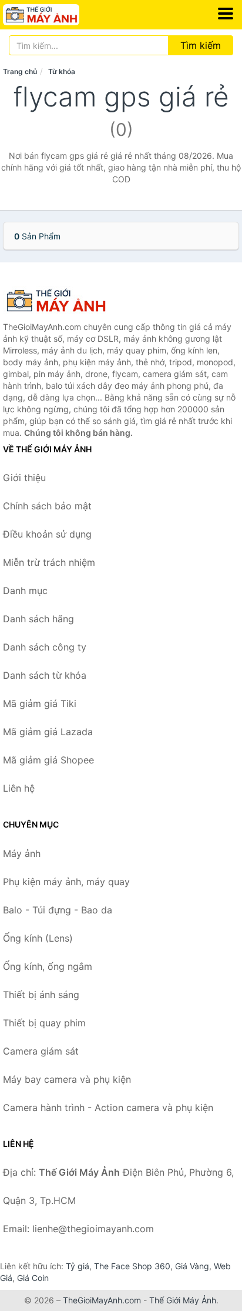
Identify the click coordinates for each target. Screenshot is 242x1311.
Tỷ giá (77, 1266)
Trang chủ (20, 71)
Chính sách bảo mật (47, 506)
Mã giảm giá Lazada (48, 732)
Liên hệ (19, 788)
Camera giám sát (41, 1051)
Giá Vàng (192, 1266)
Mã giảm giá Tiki (39, 703)
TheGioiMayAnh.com (102, 1300)
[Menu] (225, 13)
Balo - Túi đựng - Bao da (57, 910)
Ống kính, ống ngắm (47, 966)
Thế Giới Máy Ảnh (182, 1300)
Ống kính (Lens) (38, 938)
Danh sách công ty (44, 647)
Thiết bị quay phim (44, 1023)
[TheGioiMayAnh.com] (56, 14)
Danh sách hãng (38, 619)
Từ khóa (61, 71)
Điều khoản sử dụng (47, 534)
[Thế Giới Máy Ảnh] (61, 300)
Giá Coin (33, 1278)
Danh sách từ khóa (44, 675)
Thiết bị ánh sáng (41, 994)
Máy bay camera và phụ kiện (67, 1079)
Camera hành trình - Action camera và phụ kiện (108, 1107)
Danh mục (25, 590)
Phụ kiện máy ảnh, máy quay (66, 882)
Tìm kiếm (200, 45)
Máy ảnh (22, 853)
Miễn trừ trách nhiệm (49, 562)
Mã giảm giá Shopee (48, 760)
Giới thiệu (24, 477)
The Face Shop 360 (132, 1266)
